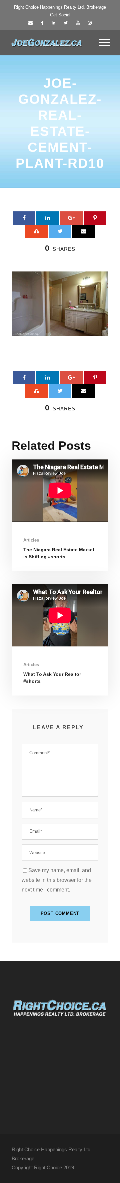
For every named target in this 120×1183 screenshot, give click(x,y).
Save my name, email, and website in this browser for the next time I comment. (57, 880)
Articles (31, 540)
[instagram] (90, 22)
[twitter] (66, 22)
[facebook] (42, 22)
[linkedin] (53, 22)
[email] (30, 22)
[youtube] (78, 22)
